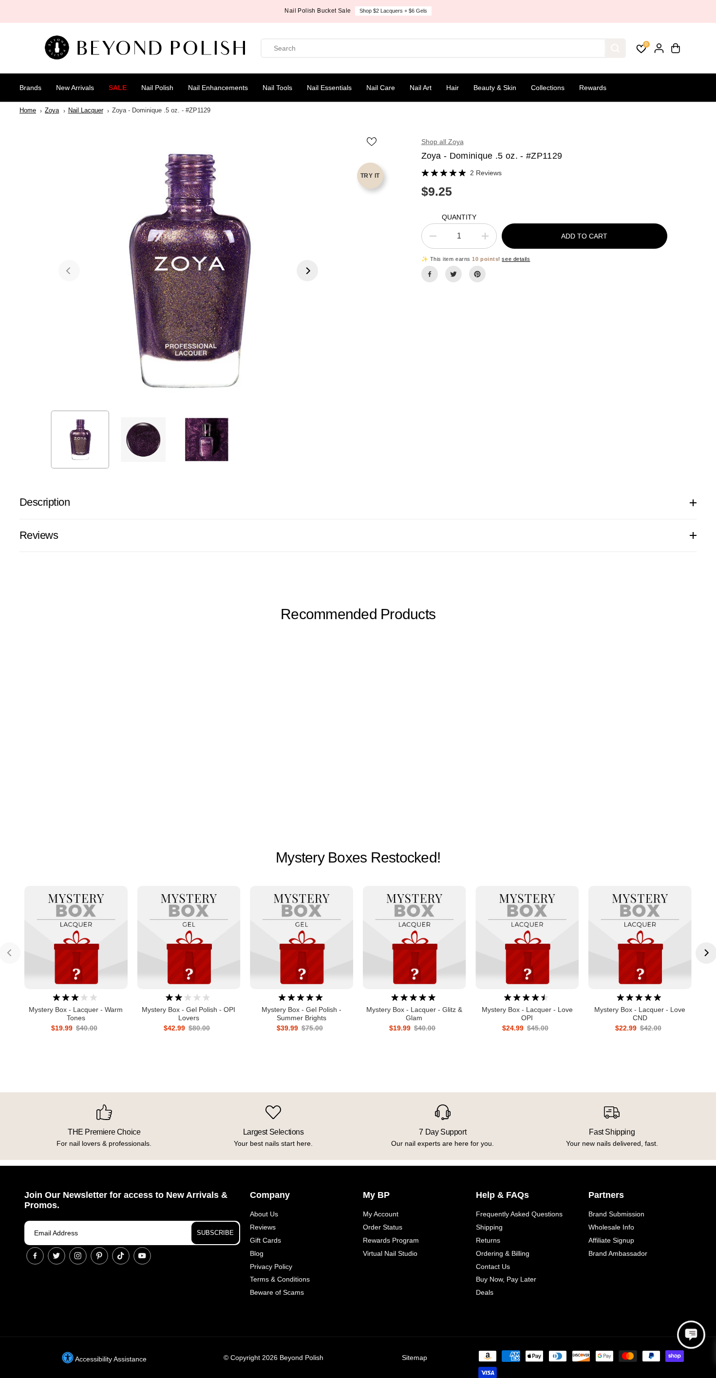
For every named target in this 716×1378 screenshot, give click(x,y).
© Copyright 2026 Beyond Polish (273, 1357)
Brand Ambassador (617, 1253)
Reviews (263, 1227)
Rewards (592, 88)
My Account (380, 1214)
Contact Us (493, 1266)
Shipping (489, 1227)
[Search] (615, 48)
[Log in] (659, 48)
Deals (484, 1292)
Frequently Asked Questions (519, 1214)
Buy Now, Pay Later (506, 1279)
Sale (118, 88)
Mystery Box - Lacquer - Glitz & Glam (414, 1014)
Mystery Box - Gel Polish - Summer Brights (301, 1014)
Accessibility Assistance (110, 1359)
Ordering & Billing (502, 1253)
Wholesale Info (611, 1227)
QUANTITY (459, 217)
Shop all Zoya (442, 142)
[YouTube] (142, 1256)
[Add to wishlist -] (372, 141)
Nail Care (380, 88)
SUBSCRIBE (215, 1232)
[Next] (307, 270)
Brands (30, 88)
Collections (548, 88)
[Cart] (675, 48)
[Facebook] (429, 274)
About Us (264, 1214)
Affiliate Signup (611, 1240)
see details (516, 259)
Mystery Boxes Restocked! (358, 857)
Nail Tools (277, 88)
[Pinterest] (477, 274)
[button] (691, 1335)
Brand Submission (616, 1214)
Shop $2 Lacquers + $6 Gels (393, 11)
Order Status (382, 1227)
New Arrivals (75, 88)
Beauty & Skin (494, 88)
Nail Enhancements (218, 88)
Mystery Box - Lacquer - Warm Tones (76, 1014)
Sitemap (414, 1357)
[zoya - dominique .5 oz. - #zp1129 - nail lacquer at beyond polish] (188, 270)
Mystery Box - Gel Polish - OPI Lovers (188, 1014)
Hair (452, 88)
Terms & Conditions (280, 1279)
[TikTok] (121, 1256)
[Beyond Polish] (148, 48)
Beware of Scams (277, 1292)
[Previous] (69, 270)
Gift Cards (265, 1240)
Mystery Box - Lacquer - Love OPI (527, 1014)
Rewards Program (391, 1240)
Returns (488, 1240)
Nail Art (421, 88)
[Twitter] (453, 274)
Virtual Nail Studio (390, 1253)
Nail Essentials (329, 88)
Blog (257, 1253)
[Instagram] (78, 1256)
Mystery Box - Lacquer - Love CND (639, 1014)
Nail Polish (157, 88)
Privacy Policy (271, 1266)
